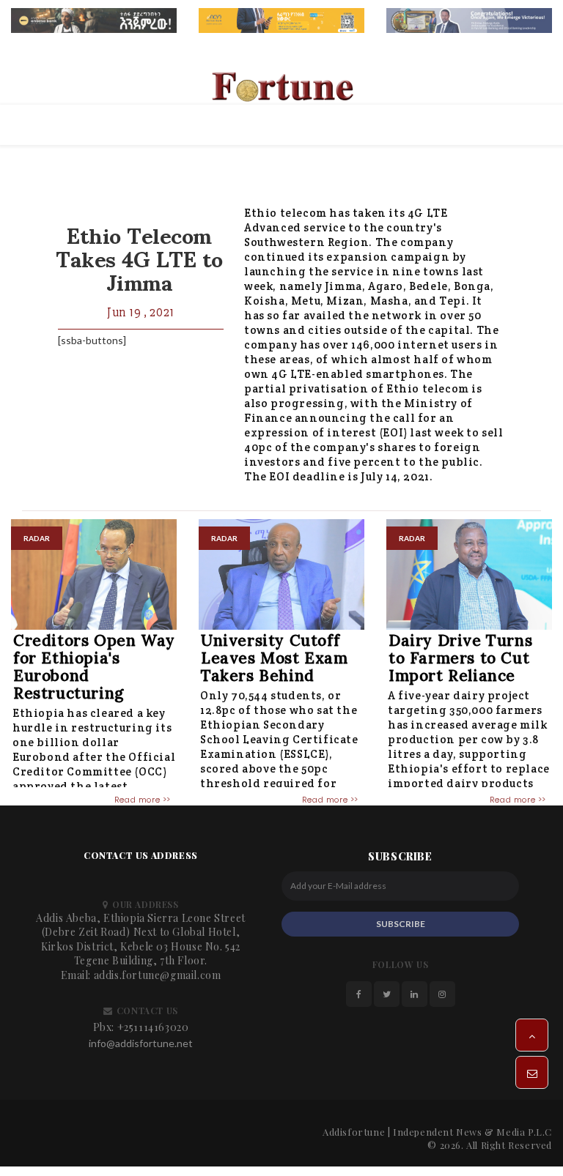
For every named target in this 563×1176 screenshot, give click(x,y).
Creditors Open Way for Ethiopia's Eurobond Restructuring (94, 666)
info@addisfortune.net (141, 1043)
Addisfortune (354, 1131)
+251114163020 (153, 1027)
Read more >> (142, 799)
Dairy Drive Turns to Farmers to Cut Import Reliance (460, 657)
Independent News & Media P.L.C (472, 1131)
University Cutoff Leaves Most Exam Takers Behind (274, 657)
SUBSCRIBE (400, 923)
